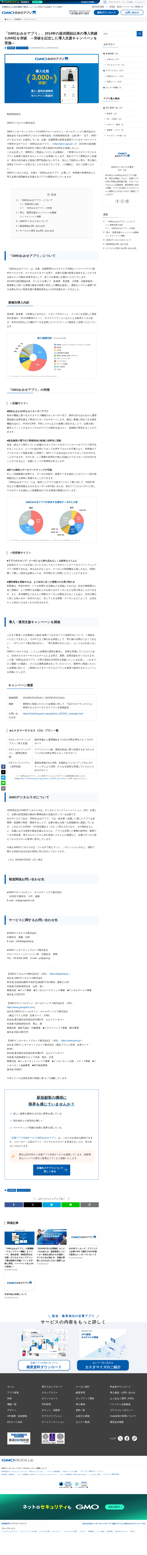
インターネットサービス (9, 1531)
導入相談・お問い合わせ (122, 1392)
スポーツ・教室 (115, 124)
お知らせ (113, 59)
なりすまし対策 (95, 1474)
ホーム (10, 1386)
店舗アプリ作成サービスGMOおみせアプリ (34, 1138)
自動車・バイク (115, 130)
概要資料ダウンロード (44, 1365)
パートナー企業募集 (120, 1404)
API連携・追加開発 (17, 1416)
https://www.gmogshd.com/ (20, 1007)
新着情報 (11, 48)
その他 (132, 1531)
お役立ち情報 (83, 1416)
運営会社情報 (98, 6)
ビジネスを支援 (44, 1531)
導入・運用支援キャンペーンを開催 (38, 212)
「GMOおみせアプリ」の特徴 (38, 208)
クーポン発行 (83, 1386)
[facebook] (117, 201)
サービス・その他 (116, 135)
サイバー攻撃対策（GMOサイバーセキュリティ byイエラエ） (37, 1474)
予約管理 (46, 1404)
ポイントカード (50, 1398)
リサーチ (82, 1531)
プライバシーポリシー (121, 1410)
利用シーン (114, 82)
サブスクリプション (52, 1416)
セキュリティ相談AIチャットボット (91, 1471)
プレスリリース (22, 48)
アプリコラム (114, 70)
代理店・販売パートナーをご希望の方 (126, 6)
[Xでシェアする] (120, 1438)
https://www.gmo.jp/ (71, 1040)
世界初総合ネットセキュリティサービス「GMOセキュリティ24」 (22, 1471)
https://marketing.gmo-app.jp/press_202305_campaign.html (53, 713)
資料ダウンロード (106, 12)
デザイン (12, 1410)
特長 (9, 1398)
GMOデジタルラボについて (34, 221)
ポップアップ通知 (85, 1398)
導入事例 (80, 1404)
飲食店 (112, 113)
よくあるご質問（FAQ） (122, 1398)
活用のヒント (115, 76)
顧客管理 (80, 1392)
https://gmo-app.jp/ (63, 144)
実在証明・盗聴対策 (7, 1474)
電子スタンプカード (52, 1386)
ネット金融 (100, 1531)
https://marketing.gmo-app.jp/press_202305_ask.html (42, 778)
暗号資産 (110, 1531)
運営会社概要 (117, 1422)
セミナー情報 (113, 87)
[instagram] (127, 201)
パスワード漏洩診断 (53, 1471)
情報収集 (91, 1531)
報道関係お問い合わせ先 (32, 226)
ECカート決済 (14, 1422)
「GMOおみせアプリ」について (36, 200)
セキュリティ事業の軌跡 (111, 1474)
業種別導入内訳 (32, 204)
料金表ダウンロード (120, 1386)
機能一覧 (12, 1404)
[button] (14, 1204)
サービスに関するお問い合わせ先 (37, 231)
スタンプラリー (50, 1392)
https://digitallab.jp (59, 974)
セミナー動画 (83, 1422)
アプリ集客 (13, 1392)
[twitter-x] (122, 201)
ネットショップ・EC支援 (28, 1531)
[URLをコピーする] (89, 1204)
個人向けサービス (121, 1531)
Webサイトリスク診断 (70, 1471)
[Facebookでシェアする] (126, 1438)
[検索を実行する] (139, 33)
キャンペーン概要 (33, 216)
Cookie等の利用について (123, 1416)
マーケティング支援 (70, 1531)
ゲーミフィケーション (53, 1422)
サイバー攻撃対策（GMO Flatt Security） (73, 1474)
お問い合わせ (132, 12)
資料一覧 (80, 1410)
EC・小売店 (114, 119)
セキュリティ (56, 1531)
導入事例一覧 (114, 108)
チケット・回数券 (51, 1410)
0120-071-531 (80, 13)
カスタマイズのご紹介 (103, 1365)
